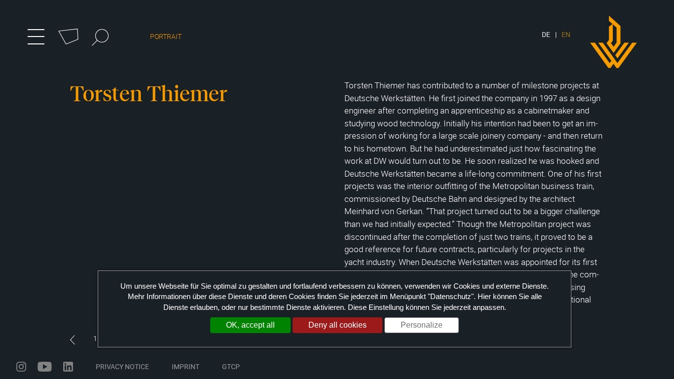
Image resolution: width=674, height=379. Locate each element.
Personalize (422, 325)
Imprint (185, 366)
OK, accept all (250, 325)
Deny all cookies (337, 325)
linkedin (68, 367)
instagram (21, 367)
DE (546, 34)
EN (566, 34)
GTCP (231, 366)
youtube (44, 367)
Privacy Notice (122, 366)
